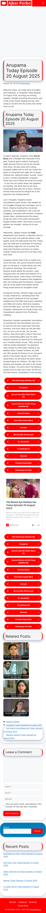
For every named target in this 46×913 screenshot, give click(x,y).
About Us (12, 902)
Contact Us (22, 902)
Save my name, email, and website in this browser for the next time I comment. (24, 805)
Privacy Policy (23, 906)
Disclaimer (33, 902)
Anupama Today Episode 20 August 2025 (24, 725)
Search (6, 827)
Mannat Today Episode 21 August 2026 (20, 880)
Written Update (12, 722)
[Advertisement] (23, 31)
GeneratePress (35, 909)
